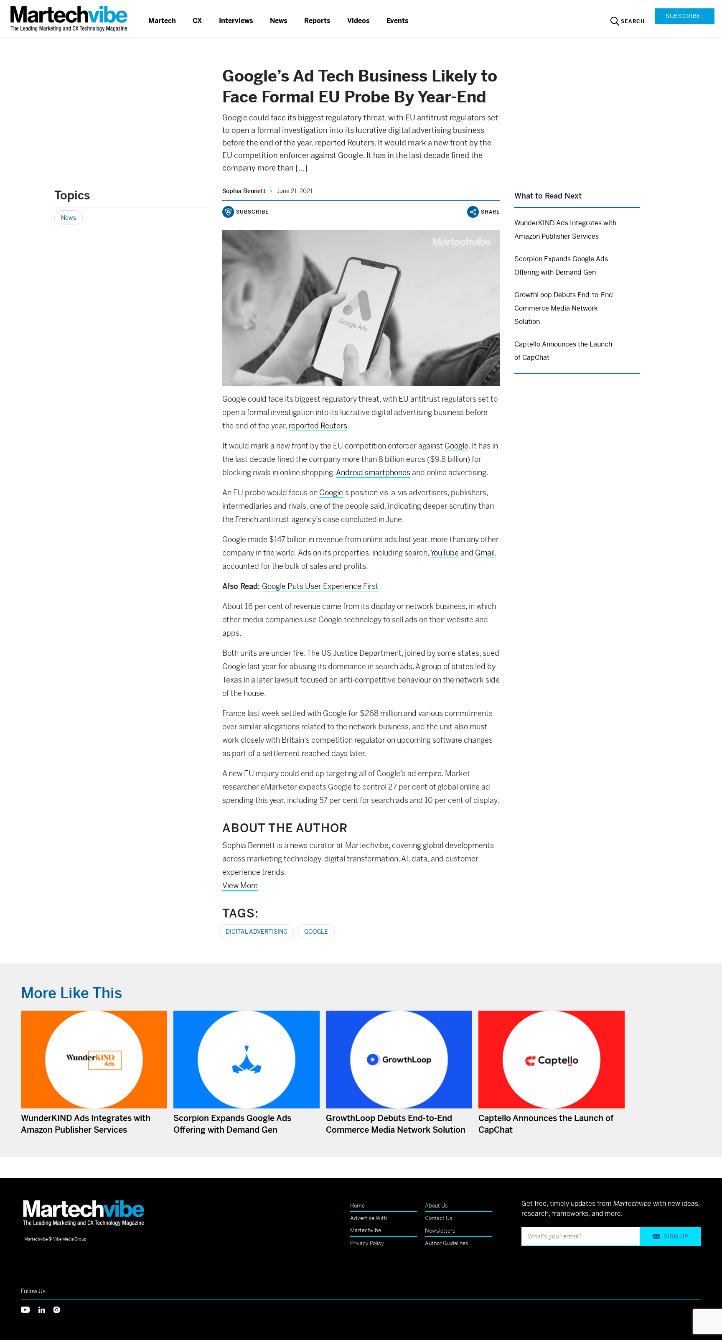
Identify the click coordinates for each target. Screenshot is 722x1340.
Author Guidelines (446, 1243)
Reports (317, 20)
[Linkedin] (45, 1309)
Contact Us (439, 1218)
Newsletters (440, 1230)
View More (240, 885)
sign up (676, 1236)
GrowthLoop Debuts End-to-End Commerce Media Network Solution (563, 308)
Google (316, 931)
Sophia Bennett (244, 191)
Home (357, 1205)
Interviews (236, 20)
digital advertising (256, 931)
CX (197, 20)
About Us (436, 1205)
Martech (162, 20)
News (278, 20)
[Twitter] (29, 1309)
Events (397, 20)
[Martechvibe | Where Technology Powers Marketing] (70, 18)
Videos (358, 20)
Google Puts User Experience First (320, 586)
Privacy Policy (367, 1243)
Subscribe (683, 16)
